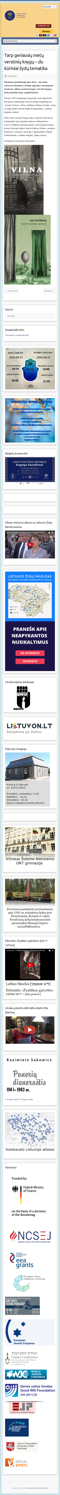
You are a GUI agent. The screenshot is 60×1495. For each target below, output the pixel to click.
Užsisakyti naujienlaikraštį (17, 335)
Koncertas (11, 291)
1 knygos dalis (12, 1099)
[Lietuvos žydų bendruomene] (23, 19)
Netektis (49, 291)
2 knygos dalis (26, 1099)
